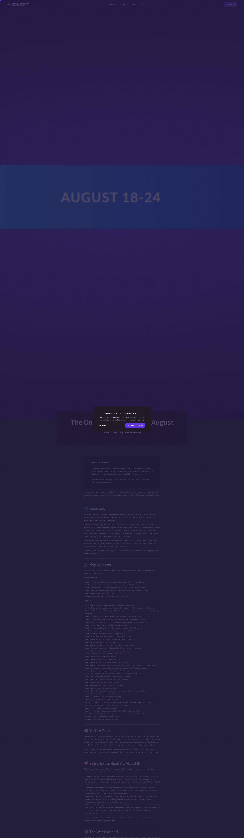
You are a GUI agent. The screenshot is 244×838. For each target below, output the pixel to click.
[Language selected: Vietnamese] (195, 836)
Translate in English (135, 425)
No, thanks (103, 425)
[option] (151, 836)
